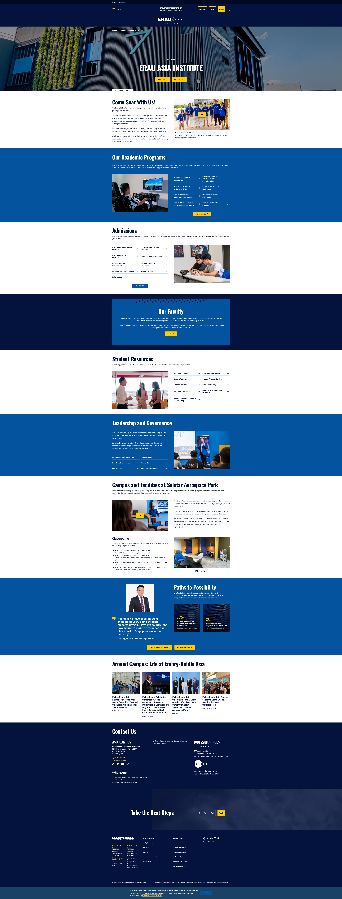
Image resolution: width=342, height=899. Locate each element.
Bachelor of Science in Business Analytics (182, 188)
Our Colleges (200, 214)
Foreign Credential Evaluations (148, 264)
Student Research (180, 379)
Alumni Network (183, 647)
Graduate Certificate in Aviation (210, 204)
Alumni (144, 847)
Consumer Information (179, 847)
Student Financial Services (212, 379)
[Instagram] (128, 764)
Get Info (202, 9)
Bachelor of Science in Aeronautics (182, 179)
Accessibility (158, 882)
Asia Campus (131, 858)
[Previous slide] (178, 552)
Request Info (179, 79)
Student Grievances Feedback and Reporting (185, 399)
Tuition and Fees (147, 271)
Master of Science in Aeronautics (210, 196)
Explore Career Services (159, 647)
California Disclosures (179, 866)
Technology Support (222, 882)
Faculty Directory (147, 843)
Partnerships (145, 463)
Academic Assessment (182, 391)
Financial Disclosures (149, 468)
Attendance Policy (209, 385)
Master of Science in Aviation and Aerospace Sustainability (184, 204)
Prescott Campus (117, 858)
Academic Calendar (181, 373)
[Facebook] (113, 764)
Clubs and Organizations (211, 373)
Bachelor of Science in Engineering (210, 188)
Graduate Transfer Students (151, 257)
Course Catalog (147, 861)
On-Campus (121, 2)
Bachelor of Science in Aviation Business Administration (210, 178)
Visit (212, 9)
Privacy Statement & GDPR (188, 882)
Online (114, 2)
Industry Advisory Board (121, 463)
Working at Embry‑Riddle (180, 861)
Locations (140, 30)
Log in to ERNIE (209, 841)
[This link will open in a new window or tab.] (204, 838)
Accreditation (117, 468)
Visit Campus (162, 79)
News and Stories (178, 838)
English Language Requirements (118, 264)
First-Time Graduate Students (119, 256)
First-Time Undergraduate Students (122, 248)
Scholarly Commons (148, 857)
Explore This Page (121, 90)
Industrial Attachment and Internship (212, 391)
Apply (221, 813)
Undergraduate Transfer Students (150, 248)
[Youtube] (122, 764)
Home (114, 30)
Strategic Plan (146, 457)
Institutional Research (179, 857)
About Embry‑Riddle (126, 30)
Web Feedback (211, 882)
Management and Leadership (123, 457)
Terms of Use (201, 882)
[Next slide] (225, 552)
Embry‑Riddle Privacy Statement (152, 895)
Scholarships (117, 277)
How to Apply (140, 286)
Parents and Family (148, 838)
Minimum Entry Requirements (123, 271)
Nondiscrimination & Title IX (171, 882)
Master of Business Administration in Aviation (183, 196)
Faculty (171, 333)
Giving (144, 852)
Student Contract (180, 385)
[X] (118, 764)
